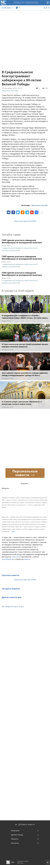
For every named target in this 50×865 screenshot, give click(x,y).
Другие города (17, 835)
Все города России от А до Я (13, 606)
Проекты (14, 839)
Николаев (15, 830)
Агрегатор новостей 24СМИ (25, 221)
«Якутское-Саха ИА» (10, 90)
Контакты (15, 843)
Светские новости (10, 575)
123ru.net (15, 557)
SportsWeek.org (8, 559)
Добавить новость (26, 824)
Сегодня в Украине (11, 588)
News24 (27, 559)
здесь (13, 531)
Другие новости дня (11, 597)
